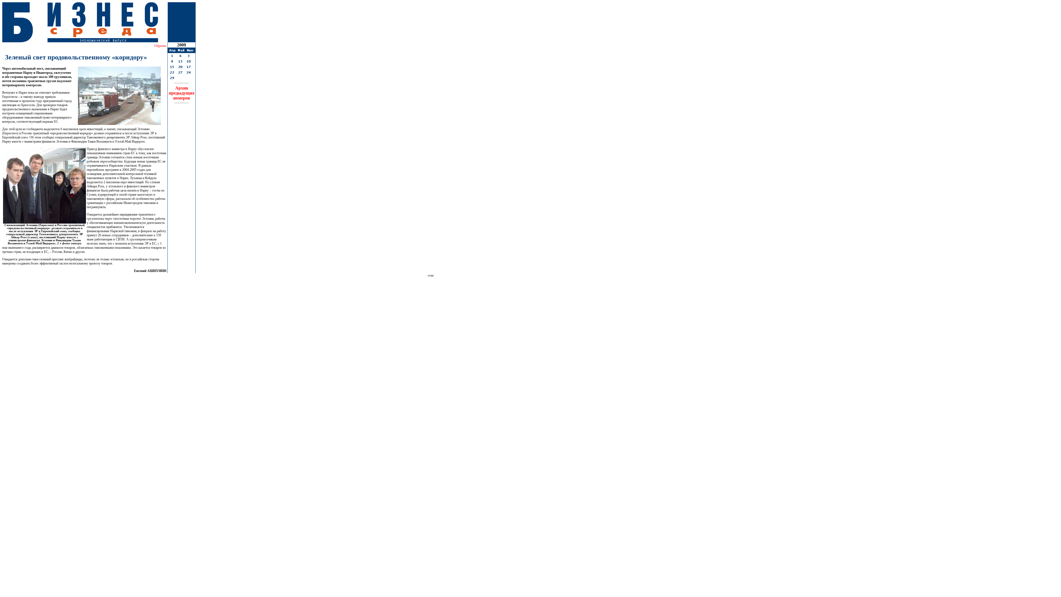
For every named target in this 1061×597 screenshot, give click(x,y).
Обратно (160, 46)
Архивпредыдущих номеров (182, 93)
